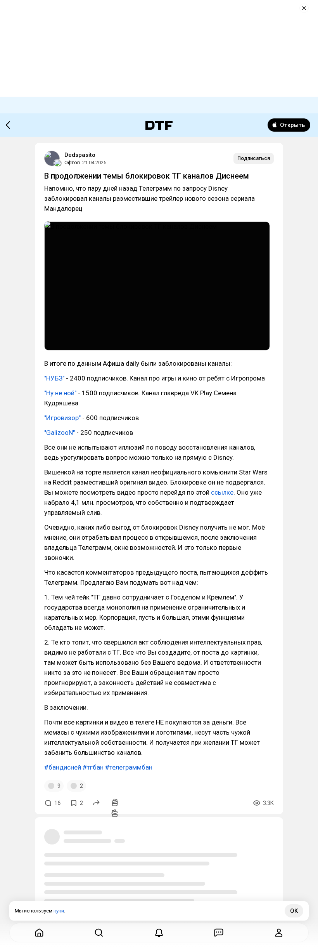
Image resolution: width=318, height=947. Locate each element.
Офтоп (72, 162)
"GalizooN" (59, 432)
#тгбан (93, 767)
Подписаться (253, 158)
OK (294, 910)
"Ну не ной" (60, 393)
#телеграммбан (128, 767)
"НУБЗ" (54, 378)
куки (59, 911)
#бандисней (62, 767)
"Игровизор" (63, 418)
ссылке (222, 492)
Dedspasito (79, 154)
